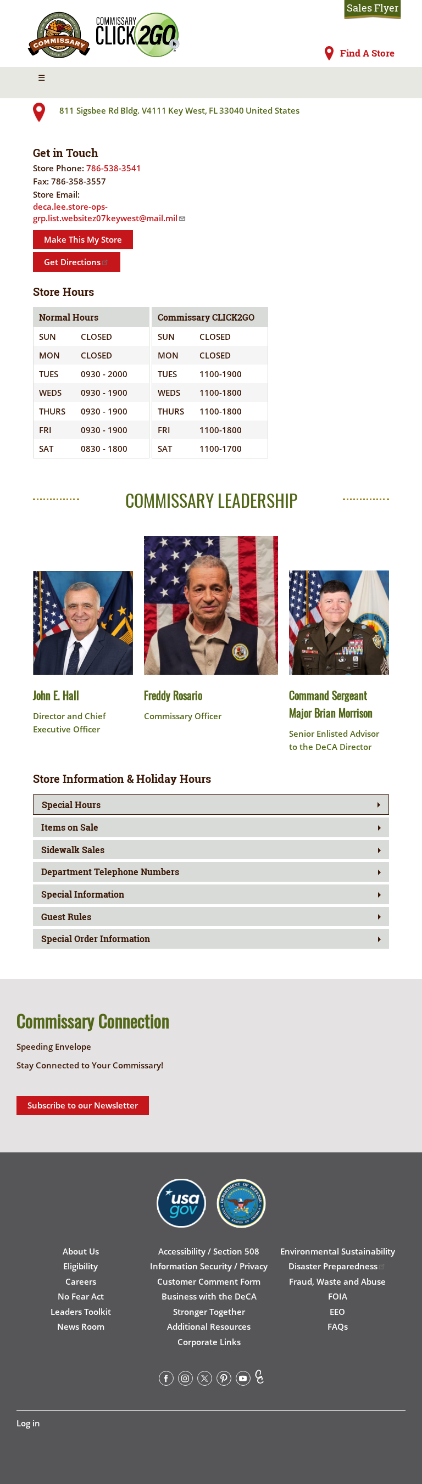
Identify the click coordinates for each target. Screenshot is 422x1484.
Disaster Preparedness (332, 1266)
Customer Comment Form (208, 1281)
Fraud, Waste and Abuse (337, 1281)
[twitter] (204, 1380)
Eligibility (80, 1266)
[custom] (259, 1380)
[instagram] (185, 1380)
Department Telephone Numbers (110, 871)
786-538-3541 (113, 168)
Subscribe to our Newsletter (82, 1105)
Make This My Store (83, 239)
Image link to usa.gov (181, 1212)
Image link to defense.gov (241, 1212)
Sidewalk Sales (72, 849)
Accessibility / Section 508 (208, 1251)
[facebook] (166, 1380)
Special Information (82, 894)
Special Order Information (95, 938)
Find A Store (367, 53)
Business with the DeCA (209, 1296)
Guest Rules (66, 916)
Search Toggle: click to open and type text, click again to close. (377, 82)
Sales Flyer (372, 8)
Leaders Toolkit (81, 1311)
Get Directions (72, 261)
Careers (80, 1281)
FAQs (337, 1326)
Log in (28, 1423)
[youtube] (243, 1380)
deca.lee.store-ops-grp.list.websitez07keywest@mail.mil (105, 212)
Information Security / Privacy (209, 1266)
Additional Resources (209, 1326)
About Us (81, 1251)
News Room (80, 1326)
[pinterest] (223, 1380)
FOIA (337, 1296)
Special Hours (71, 804)
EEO (337, 1311)
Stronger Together (209, 1311)
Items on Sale (69, 827)
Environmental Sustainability (337, 1251)
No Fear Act (81, 1296)
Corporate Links (209, 1341)
